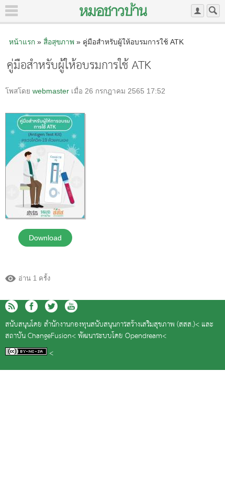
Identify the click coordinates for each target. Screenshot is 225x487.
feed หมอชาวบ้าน (11, 306)
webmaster (50, 91)
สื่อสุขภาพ (58, 42)
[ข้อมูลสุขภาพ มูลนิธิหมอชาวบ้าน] (113, 9)
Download (45, 238)
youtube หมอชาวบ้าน (71, 306)
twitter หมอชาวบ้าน (51, 306)
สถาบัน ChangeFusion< (40, 336)
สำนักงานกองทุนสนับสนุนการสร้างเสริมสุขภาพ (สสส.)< (121, 324)
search (213, 10)
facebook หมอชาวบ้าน (31, 306)
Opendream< (145, 336)
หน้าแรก (22, 42)
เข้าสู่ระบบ (197, 10)
